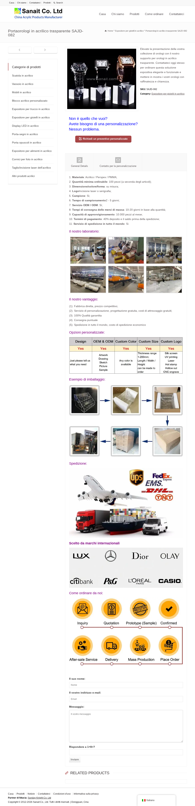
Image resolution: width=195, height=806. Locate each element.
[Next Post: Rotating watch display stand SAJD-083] (46, 50)
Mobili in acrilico (21, 92)
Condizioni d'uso (62, 793)
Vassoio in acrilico (22, 83)
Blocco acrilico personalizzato (29, 100)
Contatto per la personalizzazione (118, 166)
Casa (11, 3)
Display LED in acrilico (25, 125)
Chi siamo (21, 3)
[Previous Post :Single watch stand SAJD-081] (20, 50)
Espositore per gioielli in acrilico (168, 93)
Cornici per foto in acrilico (27, 159)
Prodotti (46, 3)
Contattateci (34, 3)
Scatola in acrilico (22, 75)
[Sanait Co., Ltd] (38, 14)
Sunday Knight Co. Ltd (39, 797)
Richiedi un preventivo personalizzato (105, 138)
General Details (79, 166)
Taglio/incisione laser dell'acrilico (31, 167)
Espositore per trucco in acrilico (31, 109)
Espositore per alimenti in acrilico (32, 150)
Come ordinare (154, 14)
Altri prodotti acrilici (23, 176)
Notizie (31, 793)
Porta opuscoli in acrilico (26, 142)
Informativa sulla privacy (86, 793)
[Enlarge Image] (102, 49)
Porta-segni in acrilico (25, 134)
